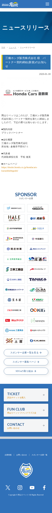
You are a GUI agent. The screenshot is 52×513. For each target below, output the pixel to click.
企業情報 (8, 455)
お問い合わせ (21, 455)
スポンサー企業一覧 (39, 455)
